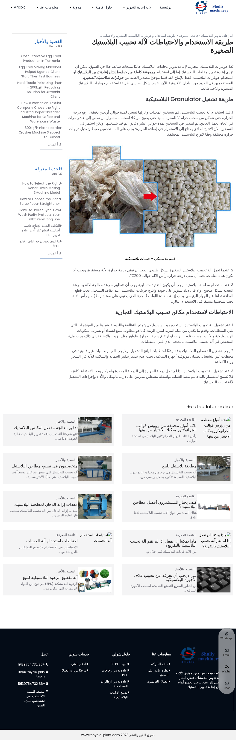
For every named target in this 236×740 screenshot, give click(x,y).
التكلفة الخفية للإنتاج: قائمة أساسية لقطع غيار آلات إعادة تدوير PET (41, 230)
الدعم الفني (79, 664)
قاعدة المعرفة (188, 35)
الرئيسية (166, 7)
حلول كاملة (103, 7)
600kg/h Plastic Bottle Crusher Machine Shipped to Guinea (39, 132)
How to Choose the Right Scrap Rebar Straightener (40, 201)
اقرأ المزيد (55, 144)
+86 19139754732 (31, 664)
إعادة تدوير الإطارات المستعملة (114, 683)
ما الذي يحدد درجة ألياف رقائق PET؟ (39, 243)
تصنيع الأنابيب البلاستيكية (119, 694)
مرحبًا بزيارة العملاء (74, 670)
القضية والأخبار (48, 41)
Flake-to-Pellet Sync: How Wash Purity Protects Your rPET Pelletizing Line (39, 215)
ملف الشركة (159, 664)
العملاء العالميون (157, 681)
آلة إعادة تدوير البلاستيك (217, 35)
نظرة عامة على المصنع (158, 672)
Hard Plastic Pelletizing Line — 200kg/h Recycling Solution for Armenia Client (38, 89)
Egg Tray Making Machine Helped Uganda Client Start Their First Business (39, 72)
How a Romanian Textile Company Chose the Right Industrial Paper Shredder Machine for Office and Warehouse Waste (38, 112)
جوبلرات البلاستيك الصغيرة (103, 77)
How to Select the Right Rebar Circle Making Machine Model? (41, 188)
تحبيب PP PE (119, 664)
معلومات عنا (49, 7)
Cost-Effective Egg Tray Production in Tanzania (40, 58)
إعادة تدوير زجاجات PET (115, 672)
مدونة (77, 7)
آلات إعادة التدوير (139, 7)
